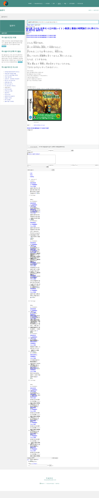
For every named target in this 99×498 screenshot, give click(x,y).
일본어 (2, 10)
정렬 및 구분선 (8, 97)
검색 (33, 458)
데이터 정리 (7, 94)
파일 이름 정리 (8, 77)
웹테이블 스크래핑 (9, 101)
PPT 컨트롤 (7, 99)
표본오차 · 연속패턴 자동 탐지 (12, 78)
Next (35, 463)
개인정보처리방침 (50, 483)
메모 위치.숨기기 (9, 84)
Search (29, 458)
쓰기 (28, 459)
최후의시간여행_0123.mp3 (39, 125)
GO (50, 465)
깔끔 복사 (7, 92)
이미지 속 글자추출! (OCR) (11, 75)
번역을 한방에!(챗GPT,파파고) (12, 71)
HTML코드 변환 (8, 91)
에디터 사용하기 (32, 154)
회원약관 (57, 483)
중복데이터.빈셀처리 (10, 96)
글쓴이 (28, 150)
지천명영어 (28, 32)
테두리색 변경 (8, 89)
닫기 (38, 154)
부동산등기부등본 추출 (10, 73)
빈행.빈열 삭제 (8, 82)
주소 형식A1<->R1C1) (10, 85)
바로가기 (4, 46)
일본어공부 (96, 10)
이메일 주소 (74, 165)
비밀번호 (51, 150)
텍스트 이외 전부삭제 (10, 80)
